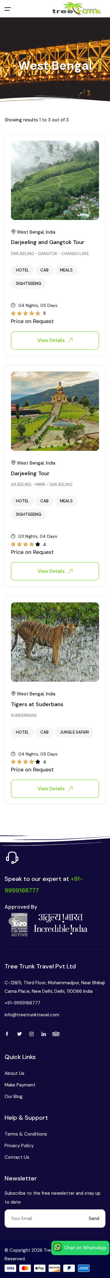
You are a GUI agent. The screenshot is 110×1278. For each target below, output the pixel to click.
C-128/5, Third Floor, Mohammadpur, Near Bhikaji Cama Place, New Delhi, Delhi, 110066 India (55, 987)
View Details (51, 340)
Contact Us (17, 1157)
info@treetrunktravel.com (32, 1015)
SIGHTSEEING (28, 283)
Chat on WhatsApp (85, 1248)
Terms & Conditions (26, 1134)
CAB (44, 270)
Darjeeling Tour (30, 473)
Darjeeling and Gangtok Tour (47, 242)
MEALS (66, 270)
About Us (14, 1073)
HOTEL (22, 270)
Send (94, 1218)
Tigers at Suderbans (37, 704)
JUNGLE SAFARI (74, 732)
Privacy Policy (19, 1146)
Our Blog (14, 1096)
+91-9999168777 (22, 1003)
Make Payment (20, 1085)
